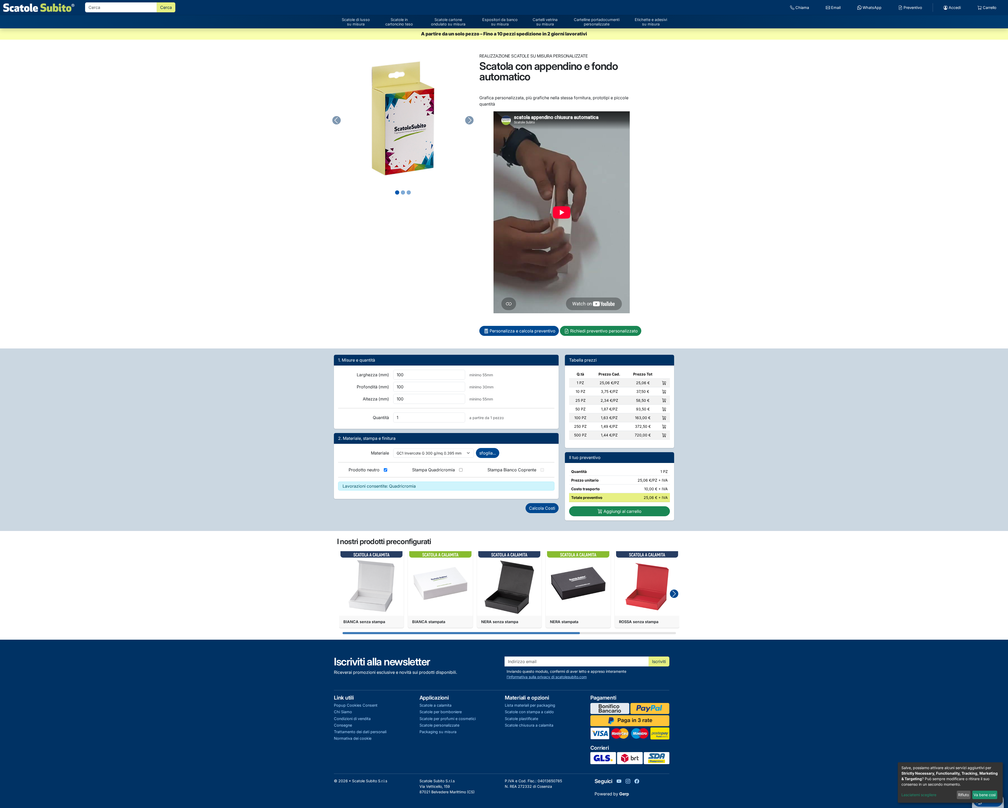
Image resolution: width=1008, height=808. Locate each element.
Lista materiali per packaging (530, 705)
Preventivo (912, 7)
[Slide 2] (409, 192)
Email (835, 7)
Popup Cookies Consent (355, 705)
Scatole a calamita (435, 705)
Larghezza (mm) (373, 374)
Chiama (801, 7)
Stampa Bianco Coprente (511, 469)
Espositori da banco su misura (500, 21)
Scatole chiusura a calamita (529, 725)
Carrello (989, 7)
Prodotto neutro (364, 469)
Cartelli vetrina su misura (545, 21)
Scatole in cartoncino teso (399, 21)
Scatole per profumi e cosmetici (447, 718)
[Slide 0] (397, 192)
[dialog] (950, 782)
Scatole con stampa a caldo (529, 712)
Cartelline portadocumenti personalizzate (597, 21)
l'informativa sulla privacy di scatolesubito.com (547, 677)
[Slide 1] (403, 192)
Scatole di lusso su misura (356, 21)
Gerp (624, 793)
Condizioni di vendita (352, 718)
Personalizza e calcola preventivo (522, 330)
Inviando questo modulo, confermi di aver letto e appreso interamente (566, 674)
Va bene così (985, 795)
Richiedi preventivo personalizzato (604, 330)
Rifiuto (963, 795)
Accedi (954, 7)
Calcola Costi (542, 508)
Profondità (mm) (373, 386)
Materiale (380, 453)
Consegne (343, 725)
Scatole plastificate (521, 718)
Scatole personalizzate (439, 725)
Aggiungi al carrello (622, 511)
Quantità (381, 417)
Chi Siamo (343, 712)
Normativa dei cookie (352, 738)
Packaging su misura (437, 731)
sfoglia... (487, 453)
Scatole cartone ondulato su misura (448, 21)
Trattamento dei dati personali (360, 731)
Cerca (166, 7)
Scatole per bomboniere (440, 712)
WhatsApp (871, 7)
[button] (674, 594)
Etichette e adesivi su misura (651, 21)
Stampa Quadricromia (433, 469)
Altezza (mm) (376, 399)
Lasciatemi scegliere (918, 795)
